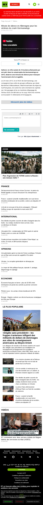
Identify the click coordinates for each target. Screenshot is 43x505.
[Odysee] (13, 457)
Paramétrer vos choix (21, 480)
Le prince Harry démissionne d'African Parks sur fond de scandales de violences (28, 389)
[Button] (34, 4)
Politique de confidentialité (21, 478)
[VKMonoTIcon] (5, 457)
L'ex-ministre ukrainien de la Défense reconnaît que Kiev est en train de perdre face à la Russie (28, 361)
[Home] (5, 4)
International (9, 216)
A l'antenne (30, 453)
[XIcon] (21, 457)
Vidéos (5, 410)
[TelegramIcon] (29, 457)
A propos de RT (21, 473)
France (5, 186)
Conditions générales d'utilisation (21, 475)
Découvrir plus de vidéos (21, 102)
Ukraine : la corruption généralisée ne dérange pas (17, 261)
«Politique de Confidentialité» (17, 497)
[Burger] (38, 4)
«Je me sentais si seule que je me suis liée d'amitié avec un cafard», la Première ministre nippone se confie (27, 371)
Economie (6, 278)
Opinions (6, 249)
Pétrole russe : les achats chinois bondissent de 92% (18, 291)
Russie (35, 451)
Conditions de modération (21, 482)
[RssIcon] (38, 457)
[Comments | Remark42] (21, 125)
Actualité (7, 451)
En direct (15, 4)
